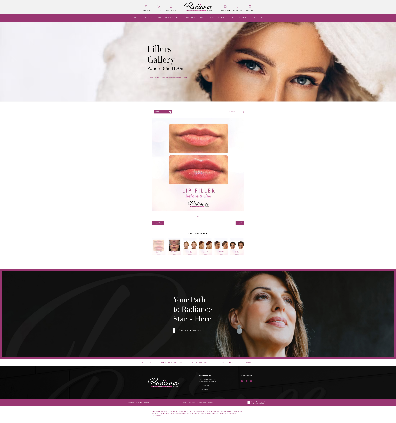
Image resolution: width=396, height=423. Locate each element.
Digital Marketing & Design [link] (259, 402)
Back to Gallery (237, 112)
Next (240, 223)
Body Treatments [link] (218, 18)
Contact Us (237, 10)
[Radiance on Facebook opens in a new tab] (246, 381)
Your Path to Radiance (192, 309)
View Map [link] (205, 390)
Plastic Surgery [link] (240, 18)
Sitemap (210, 402)
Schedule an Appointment (190, 330)
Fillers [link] (185, 77)
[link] (205, 386)
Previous (158, 223)
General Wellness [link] (194, 18)
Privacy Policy (246, 375)
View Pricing (225, 10)
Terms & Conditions (189, 402)
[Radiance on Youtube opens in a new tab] (251, 381)
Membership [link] (171, 10)
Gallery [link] (258, 18)
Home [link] (136, 18)
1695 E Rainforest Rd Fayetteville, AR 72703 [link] (207, 380)
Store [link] (159, 10)
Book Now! (250, 10)
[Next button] (201, 259)
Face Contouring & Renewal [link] (171, 77)
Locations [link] (146, 10)
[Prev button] (194, 259)
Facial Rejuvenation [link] (168, 18)
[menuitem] (136, 18)
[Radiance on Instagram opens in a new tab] (242, 381)
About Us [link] (148, 18)
